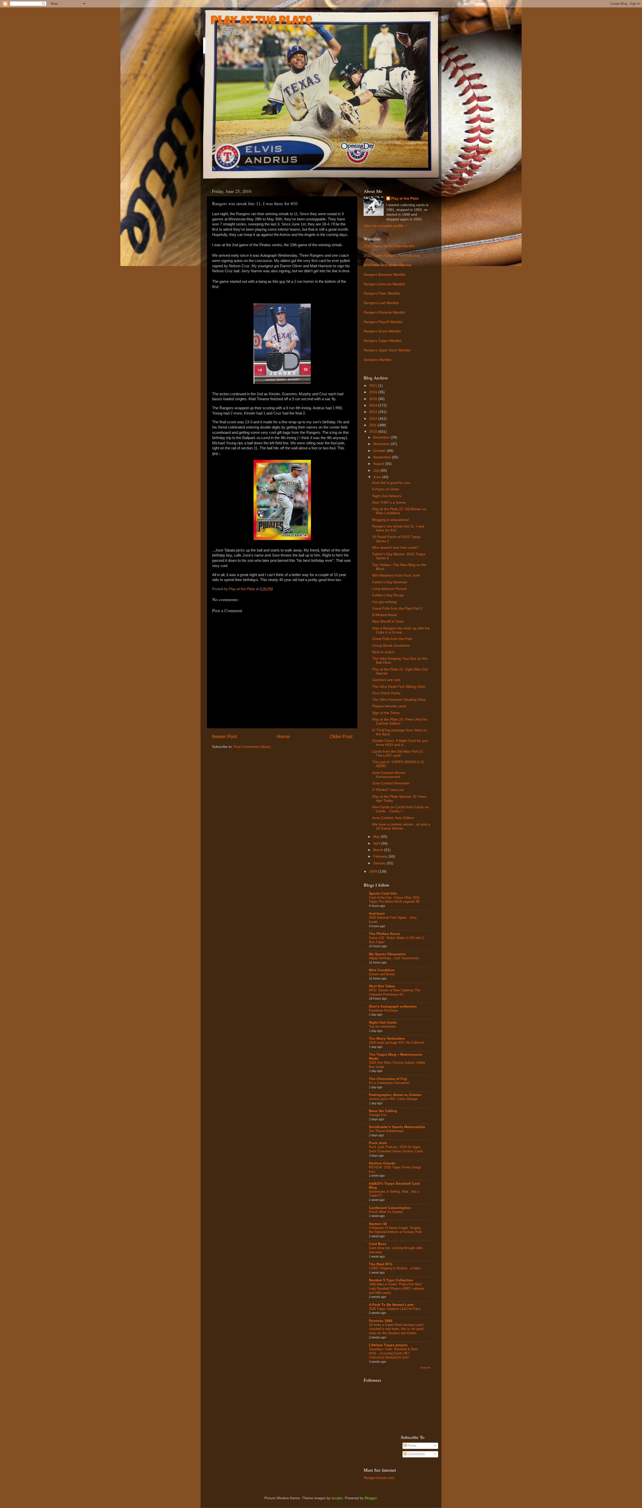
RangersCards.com (379, 1478)
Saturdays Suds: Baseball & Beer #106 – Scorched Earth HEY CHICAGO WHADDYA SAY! (393, 1353)
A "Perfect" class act (388, 790)
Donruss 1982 (380, 1321)
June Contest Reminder (391, 783)
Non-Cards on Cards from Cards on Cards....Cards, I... (400, 809)
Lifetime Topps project (388, 1345)
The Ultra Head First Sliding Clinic (399, 687)
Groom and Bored (381, 974)
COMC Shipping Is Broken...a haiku (395, 1268)
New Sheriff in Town (388, 621)
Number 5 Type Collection (391, 1280)
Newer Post (224, 736)
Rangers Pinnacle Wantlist (384, 312)
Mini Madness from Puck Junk (396, 575)
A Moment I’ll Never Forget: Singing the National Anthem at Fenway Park (395, 1230)
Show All (425, 1367)
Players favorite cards (389, 706)
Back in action (383, 652)
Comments (416, 1454)
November (382, 444)
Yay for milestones (382, 1026)
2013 (373, 412)
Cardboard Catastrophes (390, 1208)
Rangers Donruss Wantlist (384, 284)
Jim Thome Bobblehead (386, 1131)
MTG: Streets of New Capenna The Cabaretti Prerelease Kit (394, 992)
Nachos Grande (382, 1163)
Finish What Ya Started (386, 1212)
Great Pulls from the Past (392, 639)
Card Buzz (377, 1244)
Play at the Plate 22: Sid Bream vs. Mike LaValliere (399, 511)
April (377, 843)
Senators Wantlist (377, 360)
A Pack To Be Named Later (391, 1305)
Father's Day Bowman (389, 582)
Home (283, 736)
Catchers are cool (386, 680)
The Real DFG (380, 1264)
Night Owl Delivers (386, 496)
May (377, 837)
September (382, 457)
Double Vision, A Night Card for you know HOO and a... (400, 743)
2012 (373, 419)
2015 (373, 399)
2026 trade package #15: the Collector (396, 1042)
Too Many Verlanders (387, 1038)
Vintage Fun (377, 1115)
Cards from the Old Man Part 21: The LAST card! (398, 753)
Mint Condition (381, 970)
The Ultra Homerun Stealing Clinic (399, 700)
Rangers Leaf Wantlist (381, 303)
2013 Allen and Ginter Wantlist (387, 265)
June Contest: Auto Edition (393, 818)
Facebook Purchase (383, 1010)
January (380, 863)
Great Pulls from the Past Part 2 (397, 608)
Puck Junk (378, 1143)
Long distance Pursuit (389, 589)
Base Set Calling (383, 1111)
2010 (373, 432)
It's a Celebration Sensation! (389, 1083)
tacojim (337, 1498)
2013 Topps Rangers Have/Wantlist (392, 255)
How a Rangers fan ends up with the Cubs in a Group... (401, 630)
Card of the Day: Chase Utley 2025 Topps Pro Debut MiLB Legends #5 (394, 900)
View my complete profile (383, 226)
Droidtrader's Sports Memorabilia (397, 1127)
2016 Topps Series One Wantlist (389, 246)
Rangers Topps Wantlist (382, 341)
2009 (373, 871)
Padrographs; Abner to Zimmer (395, 1095)
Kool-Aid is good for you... (392, 483)
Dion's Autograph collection (393, 1006)
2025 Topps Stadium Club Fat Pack (395, 1309)
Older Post (341, 736)
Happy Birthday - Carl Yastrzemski (394, 958)
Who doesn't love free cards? (395, 548)
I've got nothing (384, 602)
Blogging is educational (390, 520)
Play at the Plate (261, 22)
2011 (373, 425)
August (379, 464)
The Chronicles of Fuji (388, 1079)
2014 (373, 405)
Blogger (371, 1498)
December (382, 437)
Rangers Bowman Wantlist (384, 275)
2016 (373, 392)
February (381, 856)
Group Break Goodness (391, 645)
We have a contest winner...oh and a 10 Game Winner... (401, 826)
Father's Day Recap (388, 595)
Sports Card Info (383, 893)
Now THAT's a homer (389, 502)
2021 (373, 385)
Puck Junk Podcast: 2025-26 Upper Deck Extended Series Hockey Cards (396, 1149)
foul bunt (377, 913)
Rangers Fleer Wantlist (382, 293)
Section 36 (378, 1224)
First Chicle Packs (386, 693)
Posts (411, 1445)
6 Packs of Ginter (385, 489)
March (378, 850)
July (376, 470)
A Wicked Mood (384, 615)
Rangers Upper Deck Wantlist (387, 350)
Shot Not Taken (382, 986)
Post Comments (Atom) (252, 747)
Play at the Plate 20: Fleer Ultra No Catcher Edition (399, 721)
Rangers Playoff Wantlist (383, 322)
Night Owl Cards (383, 1022)
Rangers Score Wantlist (382, 331)
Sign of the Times (386, 713)
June (377, 477)
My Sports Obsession (387, 954)
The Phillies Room (384, 934)
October (380, 451)
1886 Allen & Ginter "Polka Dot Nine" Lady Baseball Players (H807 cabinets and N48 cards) (396, 1288)
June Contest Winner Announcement (389, 775)
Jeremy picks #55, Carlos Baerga (393, 1099)
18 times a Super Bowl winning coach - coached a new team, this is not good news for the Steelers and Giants (397, 1329)
